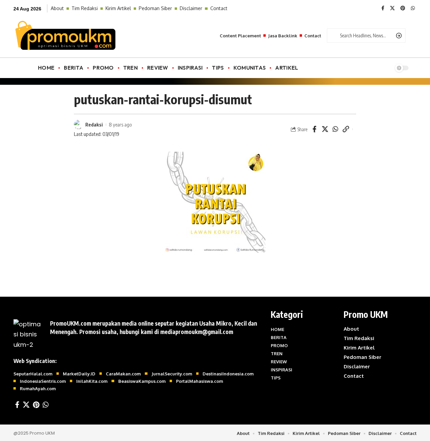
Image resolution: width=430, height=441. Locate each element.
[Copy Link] (345, 129)
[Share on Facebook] (314, 129)
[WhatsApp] (413, 8)
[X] (392, 8)
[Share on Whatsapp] (335, 129)
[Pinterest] (403, 8)
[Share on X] (325, 129)
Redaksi (94, 124)
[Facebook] (383, 8)
